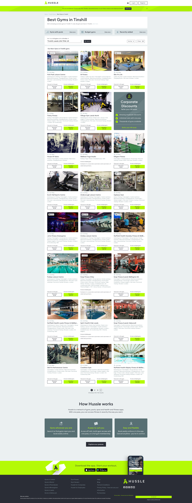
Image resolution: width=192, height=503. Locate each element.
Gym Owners (75, 482)
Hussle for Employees (78, 487)
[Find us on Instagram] (129, 487)
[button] (62, 70)
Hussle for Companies (78, 485)
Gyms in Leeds (49, 490)
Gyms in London (50, 479)
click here (95, 23)
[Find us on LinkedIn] (131, 487)
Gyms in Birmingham (51, 487)
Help (98, 479)
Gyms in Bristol (49, 482)
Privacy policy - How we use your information (123, 495)
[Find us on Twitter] (127, 487)
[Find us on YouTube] (134, 487)
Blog (98, 482)
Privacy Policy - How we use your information (108, 489)
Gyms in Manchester (51, 485)
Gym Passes (75, 479)
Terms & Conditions (103, 485)
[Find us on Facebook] (124, 487)
